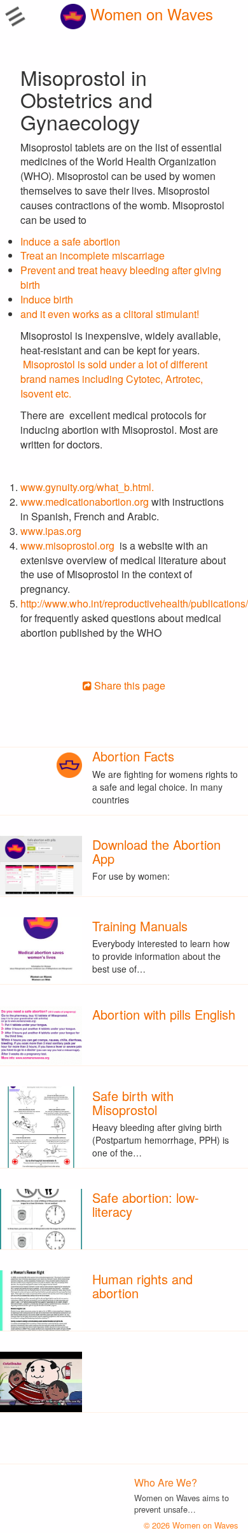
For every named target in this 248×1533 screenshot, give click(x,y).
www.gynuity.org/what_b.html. (89, 487)
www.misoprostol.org (68, 545)
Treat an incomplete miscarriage (92, 255)
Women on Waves (149, 14)
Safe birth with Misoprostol (133, 1102)
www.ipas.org (50, 531)
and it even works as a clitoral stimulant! (109, 314)
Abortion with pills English (163, 1014)
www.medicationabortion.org (84, 501)
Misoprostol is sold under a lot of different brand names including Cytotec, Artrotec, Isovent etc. (113, 379)
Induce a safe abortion (70, 241)
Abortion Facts (133, 756)
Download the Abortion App (156, 851)
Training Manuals (140, 926)
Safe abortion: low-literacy (145, 1204)
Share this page (128, 685)
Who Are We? (165, 1482)
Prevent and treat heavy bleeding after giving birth (120, 277)
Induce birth (46, 299)
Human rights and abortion (142, 1286)
